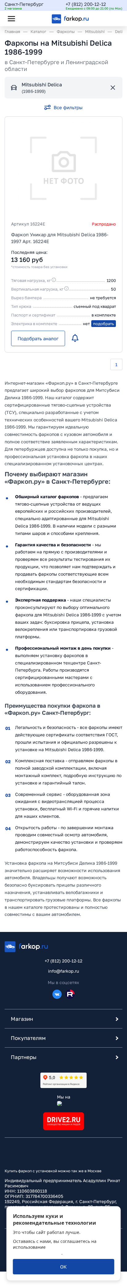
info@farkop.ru (63, 971)
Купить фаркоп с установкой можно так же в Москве (53, 1171)
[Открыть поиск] (28, 18)
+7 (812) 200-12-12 (86, 4)
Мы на (63, 1096)
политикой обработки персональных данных (53, 1250)
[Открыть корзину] (112, 18)
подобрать (103, 323)
